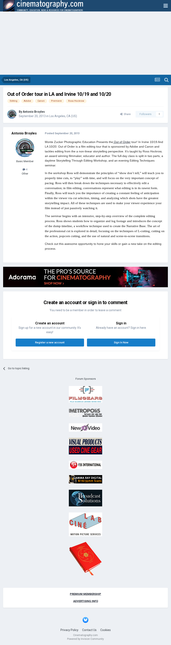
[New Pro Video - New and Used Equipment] (85, 427)
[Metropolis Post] (85, 412)
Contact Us (89, 630)
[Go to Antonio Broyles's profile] (11, 114)
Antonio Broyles (34, 111)
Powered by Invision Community (85, 638)
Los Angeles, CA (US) (63, 116)
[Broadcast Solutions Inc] (85, 497)
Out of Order (122, 142)
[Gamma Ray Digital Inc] (85, 479)
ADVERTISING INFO (85, 601)
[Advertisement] (85, 43)
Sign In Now (121, 342)
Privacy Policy (69, 630)
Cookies (105, 630)
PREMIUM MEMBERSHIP (85, 594)
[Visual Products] (85, 446)
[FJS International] (85, 464)
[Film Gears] (85, 394)
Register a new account (49, 342)
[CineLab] (85, 524)
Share (126, 114)
